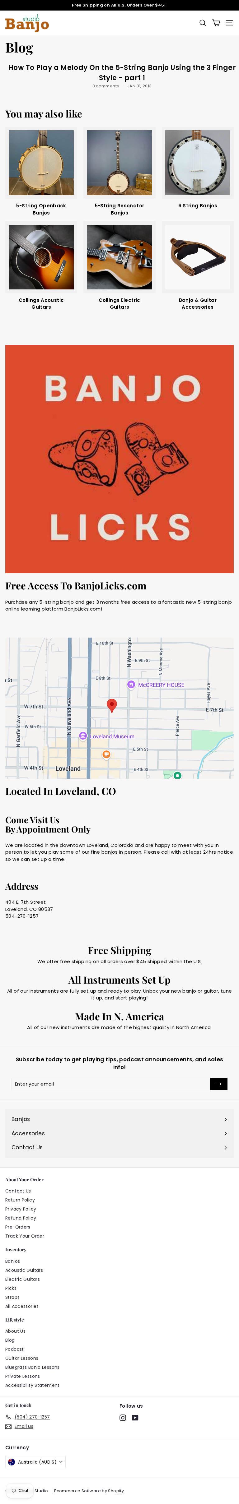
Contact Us (18, 1191)
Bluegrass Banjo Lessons (32, 1367)
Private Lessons (22, 1376)
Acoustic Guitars (24, 1270)
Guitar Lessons (21, 1358)
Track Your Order (24, 1236)
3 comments (106, 86)
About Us (15, 1331)
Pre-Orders (17, 1227)
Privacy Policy (20, 1209)
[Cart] (216, 23)
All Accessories (22, 1306)
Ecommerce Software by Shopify (89, 1491)
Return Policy (20, 1200)
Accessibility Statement (32, 1385)
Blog (10, 1340)
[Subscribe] (218, 1084)
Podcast (14, 1349)
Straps (12, 1297)
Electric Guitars (22, 1279)
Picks (10, 1288)
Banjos (12, 1261)
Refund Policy (20, 1218)
